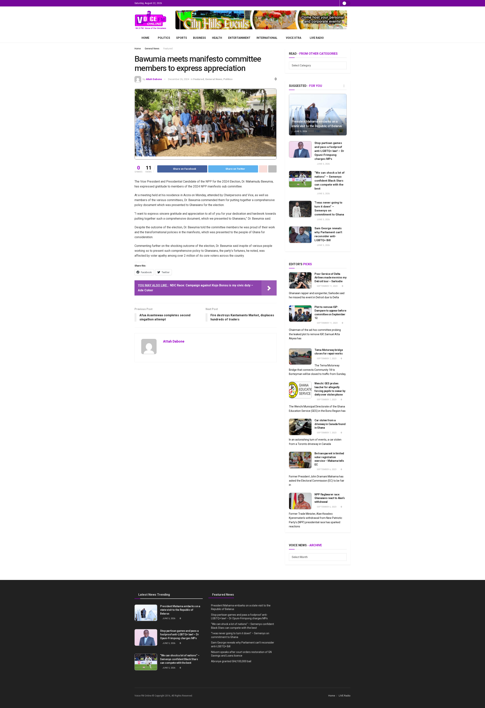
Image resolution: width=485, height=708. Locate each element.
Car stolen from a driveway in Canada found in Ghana (329, 424)
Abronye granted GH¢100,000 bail (231, 661)
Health (217, 37)
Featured (168, 48)
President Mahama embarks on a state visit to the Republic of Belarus (180, 610)
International (267, 37)
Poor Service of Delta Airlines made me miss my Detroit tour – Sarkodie (330, 277)
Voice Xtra (293, 37)
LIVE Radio (317, 37)
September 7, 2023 (326, 358)
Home (145, 37)
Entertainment (239, 37)
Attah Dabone (154, 79)
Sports (181, 37)
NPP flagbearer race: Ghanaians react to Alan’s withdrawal (329, 498)
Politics (164, 37)
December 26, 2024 (178, 79)
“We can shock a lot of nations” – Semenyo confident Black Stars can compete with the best (329, 180)
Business (199, 37)
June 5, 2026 (300, 131)
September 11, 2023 (326, 286)
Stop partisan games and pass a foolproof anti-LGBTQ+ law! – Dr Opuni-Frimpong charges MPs (329, 151)
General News (152, 48)
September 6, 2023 (326, 469)
